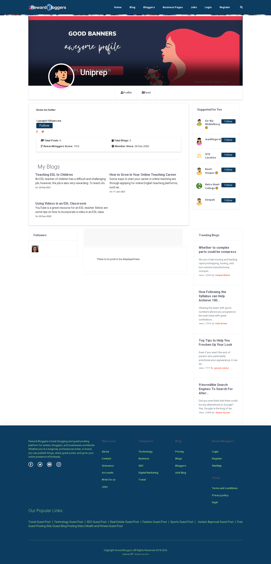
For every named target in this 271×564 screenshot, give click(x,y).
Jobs (194, 7)
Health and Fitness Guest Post (104, 526)
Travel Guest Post (39, 521)
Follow (44, 125)
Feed (147, 92)
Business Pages (173, 7)
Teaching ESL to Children (54, 175)
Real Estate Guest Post (124, 521)
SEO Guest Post (97, 521)
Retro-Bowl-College (212, 186)
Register (225, 7)
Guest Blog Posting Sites (68, 526)
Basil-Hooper (210, 171)
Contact (106, 458)
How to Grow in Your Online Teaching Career (143, 175)
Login (208, 7)
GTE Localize (210, 156)
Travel (142, 479)
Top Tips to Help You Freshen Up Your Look (215, 343)
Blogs (178, 458)
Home (118, 7)
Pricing (179, 451)
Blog (132, 7)
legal (215, 502)
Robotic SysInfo (141, 554)
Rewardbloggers (124, 550)
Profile (127, 92)
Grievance (108, 465)
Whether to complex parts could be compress (217, 250)
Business (143, 458)
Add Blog (180, 472)
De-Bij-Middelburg (212, 122)
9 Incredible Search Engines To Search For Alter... (216, 389)
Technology (145, 451)
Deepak (210, 199)
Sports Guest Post (181, 521)
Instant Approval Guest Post (216, 521)
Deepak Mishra (222, 275)
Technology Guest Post (68, 521)
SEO (140, 465)
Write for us (108, 479)
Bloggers (149, 7)
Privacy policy (220, 495)
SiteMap (217, 465)
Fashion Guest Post (155, 521)
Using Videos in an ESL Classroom (60, 203)
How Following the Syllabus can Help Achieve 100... (212, 296)
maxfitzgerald (213, 139)
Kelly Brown (221, 323)
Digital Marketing (148, 472)
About (105, 451)
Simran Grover (222, 412)
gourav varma (221, 368)
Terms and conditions (224, 488)
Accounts (107, 472)
